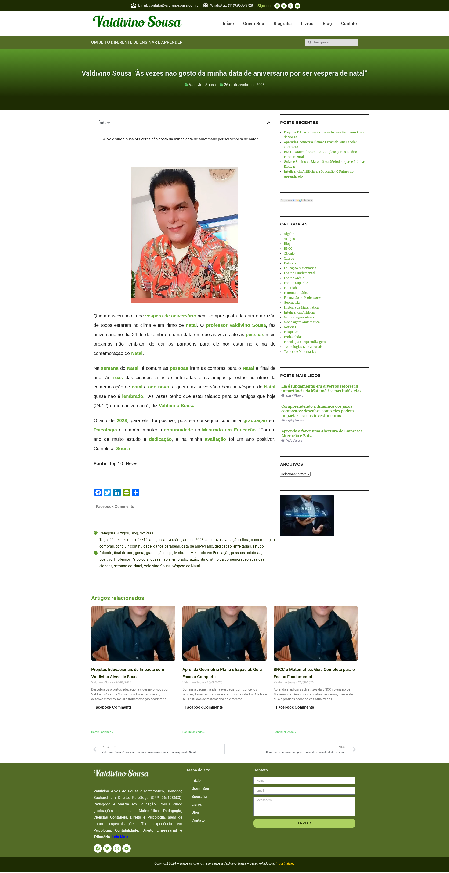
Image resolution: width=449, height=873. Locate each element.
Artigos (123, 533)
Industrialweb (285, 863)
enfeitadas (242, 546)
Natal (137, 353)
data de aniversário (197, 546)
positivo (105, 559)
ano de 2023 (193, 540)
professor (217, 325)
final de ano (123, 553)
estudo (258, 546)
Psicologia (105, 429)
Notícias (146, 533)
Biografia (283, 23)
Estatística (291, 288)
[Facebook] (277, 6)
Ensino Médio (294, 278)
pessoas (255, 334)
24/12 (143, 540)
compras (106, 546)
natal (191, 325)
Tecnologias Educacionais (303, 347)
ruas (118, 377)
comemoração (263, 540)
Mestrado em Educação (228, 429)
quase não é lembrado (168, 559)
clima (244, 540)
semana (109, 368)
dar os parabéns (166, 546)
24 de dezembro (122, 540)
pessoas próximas (246, 553)
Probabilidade (294, 337)
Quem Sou (253, 23)
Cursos (289, 258)
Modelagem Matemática (302, 322)
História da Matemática (301, 308)
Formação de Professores (303, 298)
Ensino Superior (296, 283)
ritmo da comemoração (229, 559)
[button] (269, 123)
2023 (122, 420)
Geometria (292, 303)
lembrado (132, 396)
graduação (255, 420)
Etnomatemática (296, 293)
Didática (290, 263)
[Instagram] (290, 6)
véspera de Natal (186, 566)
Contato (349, 23)
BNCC (288, 249)
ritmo (204, 559)
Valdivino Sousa (247, 325)
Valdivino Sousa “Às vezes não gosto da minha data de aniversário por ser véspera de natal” (183, 139)
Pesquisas (291, 332)
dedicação (160, 439)
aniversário (172, 540)
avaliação (215, 439)
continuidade (178, 429)
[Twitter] (284, 6)
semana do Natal (128, 566)
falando (105, 553)
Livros (307, 23)
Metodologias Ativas (299, 317)
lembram (181, 553)
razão (193, 559)
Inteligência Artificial (299, 312)
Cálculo (289, 254)
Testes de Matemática (300, 352)
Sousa (123, 448)
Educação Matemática (300, 268)
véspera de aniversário (170, 315)
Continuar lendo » (102, 732)
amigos (155, 540)
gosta (139, 553)
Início (228, 23)
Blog (327, 23)
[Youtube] (297, 6)
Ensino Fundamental (299, 273)
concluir (122, 546)
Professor (122, 559)
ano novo (158, 386)
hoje (168, 553)
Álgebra (289, 234)
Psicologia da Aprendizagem (305, 342)
